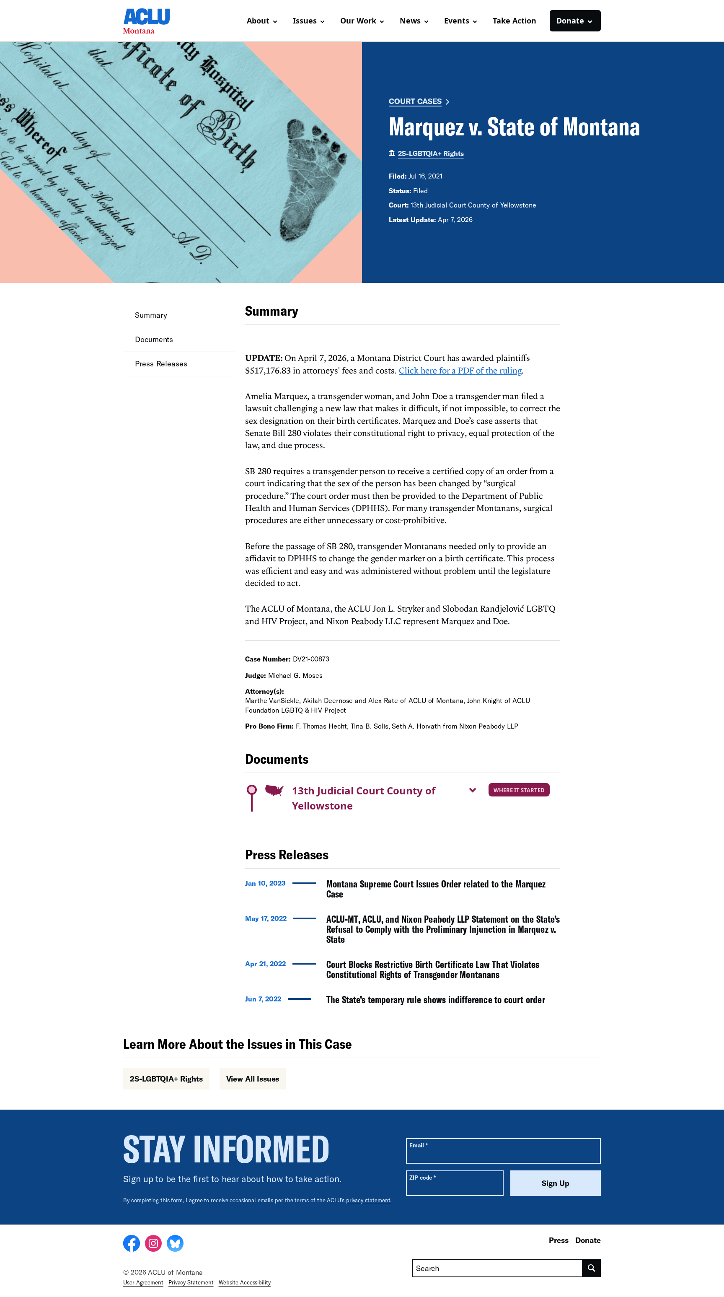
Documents (154, 339)
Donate (588, 1240)
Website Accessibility (245, 1282)
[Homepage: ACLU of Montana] (152, 21)
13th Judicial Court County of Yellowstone (363, 797)
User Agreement (143, 1282)
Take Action (514, 21)
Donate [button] (570, 21)
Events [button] (456, 21)
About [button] (258, 21)
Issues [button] (305, 21)
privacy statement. (369, 1200)
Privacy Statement (191, 1282)
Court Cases (415, 101)
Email (418, 1145)
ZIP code (422, 1177)
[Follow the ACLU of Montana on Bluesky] (175, 1244)
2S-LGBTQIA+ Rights (431, 153)
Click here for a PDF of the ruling (460, 370)
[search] (592, 1268)
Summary (151, 314)
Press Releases (161, 363)
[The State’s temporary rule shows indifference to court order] (402, 1001)
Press (559, 1240)
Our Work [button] (358, 21)
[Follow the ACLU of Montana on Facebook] (131, 1244)
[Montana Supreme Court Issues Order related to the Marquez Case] (402, 891)
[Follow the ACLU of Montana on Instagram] (153, 1244)
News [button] (410, 21)
